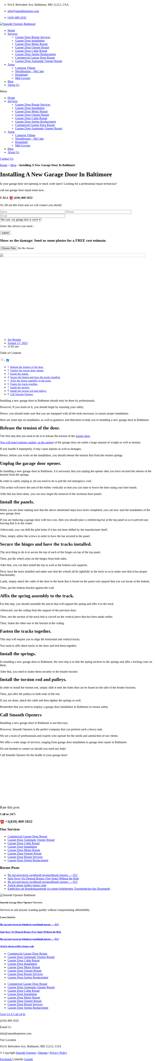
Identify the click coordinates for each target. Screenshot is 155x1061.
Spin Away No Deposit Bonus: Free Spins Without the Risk (43, 878)
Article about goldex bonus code (27, 885)
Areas (11, 64)
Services (13, 33)
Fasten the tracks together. (24, 384)
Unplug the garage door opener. (27, 370)
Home (11, 30)
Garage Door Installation (30, 40)
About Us (13, 84)
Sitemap (43, 1052)
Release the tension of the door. (27, 366)
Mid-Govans (22, 78)
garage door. (83, 436)
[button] (77, 91)
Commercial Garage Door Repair (35, 57)
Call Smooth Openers (21, 394)
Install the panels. (19, 373)
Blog (10, 81)
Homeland (21, 74)
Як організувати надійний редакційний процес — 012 (43, 875)
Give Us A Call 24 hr (12, 1014)
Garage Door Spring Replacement (35, 54)
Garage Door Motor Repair (31, 44)
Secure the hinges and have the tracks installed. (35, 377)
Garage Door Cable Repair (31, 50)
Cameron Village (25, 67)
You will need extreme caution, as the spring (26, 442)
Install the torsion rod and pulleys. (28, 390)
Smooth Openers (26, 1052)
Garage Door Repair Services (32, 37)
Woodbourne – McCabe (29, 71)
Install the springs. (20, 387)
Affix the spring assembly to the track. (30, 380)
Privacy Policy (58, 1052)
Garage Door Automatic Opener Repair (38, 61)
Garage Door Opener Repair (32, 47)
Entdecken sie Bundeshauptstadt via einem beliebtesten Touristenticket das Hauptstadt (59, 888)
